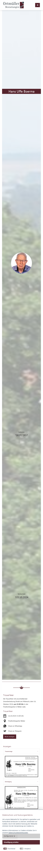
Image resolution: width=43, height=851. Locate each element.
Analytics (27, 849)
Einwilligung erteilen (11, 842)
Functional (11, 849)
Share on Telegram (15, 731)
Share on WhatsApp (15, 726)
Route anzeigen (10, 737)
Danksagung (8, 781)
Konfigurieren (8, 836)
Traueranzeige (8, 751)
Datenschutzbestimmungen (18, 833)
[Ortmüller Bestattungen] (13, 5)
